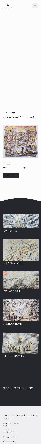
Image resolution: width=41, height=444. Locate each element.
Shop (5, 112)
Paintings (11, 112)
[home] (7, 5)
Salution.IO (10, 426)
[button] (35, 5)
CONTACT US (11, 175)
